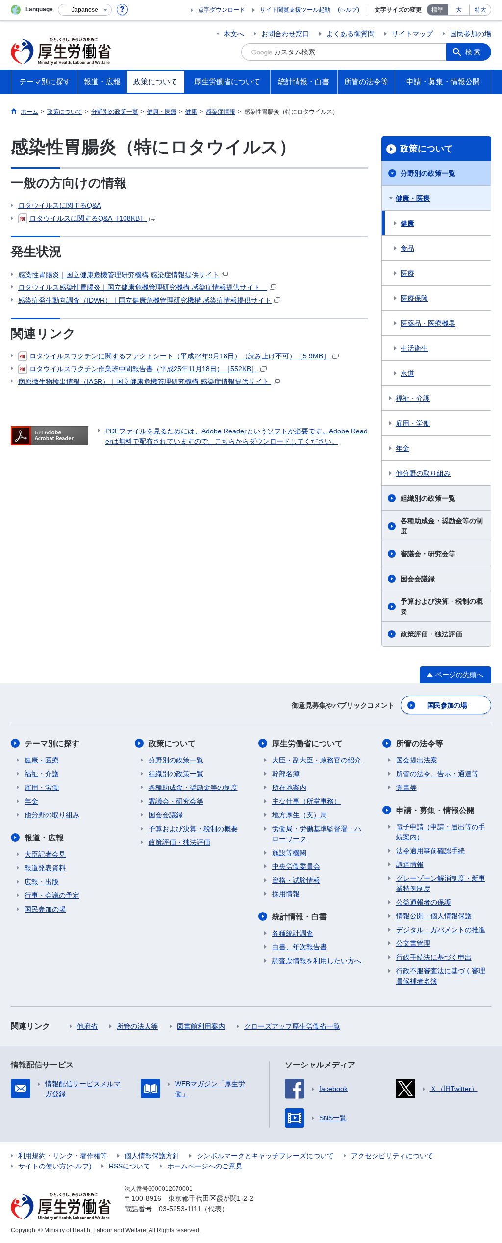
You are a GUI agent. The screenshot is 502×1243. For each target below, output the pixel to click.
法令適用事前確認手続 (430, 851)
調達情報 (410, 864)
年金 (402, 448)
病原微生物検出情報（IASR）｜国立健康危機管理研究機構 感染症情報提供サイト (144, 381)
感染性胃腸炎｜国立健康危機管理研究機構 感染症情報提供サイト (118, 275)
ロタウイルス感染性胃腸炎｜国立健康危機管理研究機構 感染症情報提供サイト (142, 287)
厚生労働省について (307, 743)
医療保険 (414, 298)
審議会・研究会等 (428, 554)
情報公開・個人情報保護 (434, 916)
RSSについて (129, 1166)
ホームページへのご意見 (205, 1166)
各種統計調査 (292, 933)
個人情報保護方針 (152, 1156)
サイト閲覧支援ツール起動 (295, 9)
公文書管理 (413, 943)
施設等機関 (289, 853)
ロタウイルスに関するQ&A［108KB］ (88, 218)
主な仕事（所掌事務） (306, 801)
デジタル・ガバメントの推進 (440, 930)
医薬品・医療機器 (428, 323)
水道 (407, 373)
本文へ (234, 33)
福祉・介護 (413, 398)
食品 (407, 248)
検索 (473, 52)
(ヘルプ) (348, 9)
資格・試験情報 (296, 880)
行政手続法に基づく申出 (434, 957)
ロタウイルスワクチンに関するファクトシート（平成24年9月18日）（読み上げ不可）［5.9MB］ (179, 356)
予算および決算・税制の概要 (442, 606)
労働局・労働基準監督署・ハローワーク (316, 834)
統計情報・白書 (299, 917)
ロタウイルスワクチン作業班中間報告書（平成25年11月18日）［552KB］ (143, 369)
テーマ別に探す (52, 743)
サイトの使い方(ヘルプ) (55, 1166)
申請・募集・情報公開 (435, 810)
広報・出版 (42, 882)
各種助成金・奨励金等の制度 (442, 526)
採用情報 (286, 894)
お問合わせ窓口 (285, 33)
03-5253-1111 (180, 1209)
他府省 (87, 1026)
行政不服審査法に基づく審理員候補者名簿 (440, 976)
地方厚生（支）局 (299, 815)
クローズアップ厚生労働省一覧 (292, 1026)
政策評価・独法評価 (431, 634)
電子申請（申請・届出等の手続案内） (440, 832)
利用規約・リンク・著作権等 (62, 1156)
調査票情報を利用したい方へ (316, 960)
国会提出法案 (416, 760)
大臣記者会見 (45, 854)
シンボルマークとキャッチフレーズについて (265, 1156)
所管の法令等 (419, 743)
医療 (407, 273)
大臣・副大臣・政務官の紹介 (316, 760)
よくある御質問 (350, 33)
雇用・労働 (413, 423)
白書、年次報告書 (299, 947)
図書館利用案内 (201, 1026)
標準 (437, 9)
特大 (480, 9)
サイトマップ (412, 33)
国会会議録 (418, 579)
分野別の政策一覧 (428, 173)
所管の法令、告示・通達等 (437, 774)
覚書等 (406, 787)
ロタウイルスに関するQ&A (59, 205)
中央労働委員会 (296, 866)
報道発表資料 (45, 868)
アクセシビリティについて (392, 1156)
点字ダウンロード (221, 9)
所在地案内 (289, 787)
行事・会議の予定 (52, 895)
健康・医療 (413, 198)
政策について (426, 148)
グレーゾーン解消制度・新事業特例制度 (440, 883)
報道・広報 (44, 838)
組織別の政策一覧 (428, 498)
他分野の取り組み (423, 473)
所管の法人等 (137, 1026)
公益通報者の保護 (423, 902)
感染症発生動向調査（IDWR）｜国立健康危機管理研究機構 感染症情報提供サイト (145, 300)
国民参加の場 (470, 33)
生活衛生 (414, 348)
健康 (407, 223)
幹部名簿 (286, 774)
